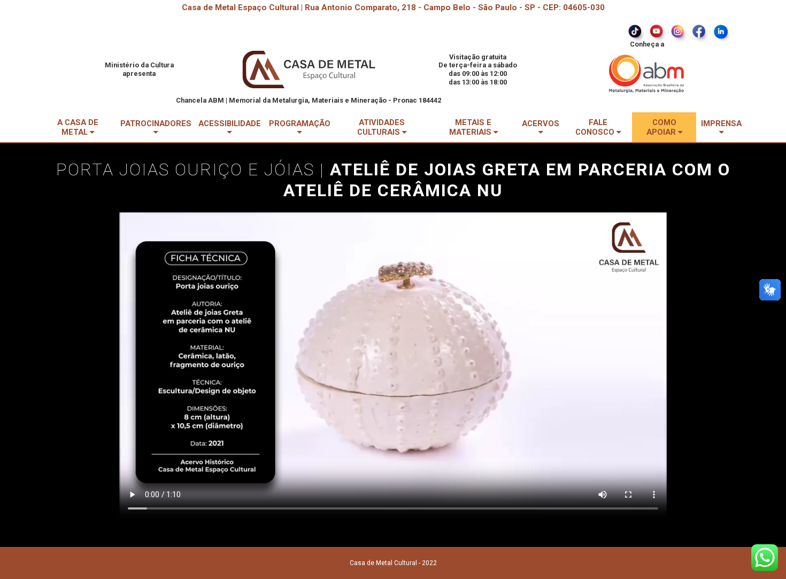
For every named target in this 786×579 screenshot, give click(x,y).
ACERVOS (540, 123)
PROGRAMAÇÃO (299, 123)
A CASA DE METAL (77, 127)
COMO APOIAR (662, 127)
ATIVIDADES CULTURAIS (381, 127)
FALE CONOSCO (596, 127)
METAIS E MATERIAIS (471, 127)
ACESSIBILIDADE (229, 123)
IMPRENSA (721, 123)
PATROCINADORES (155, 123)
